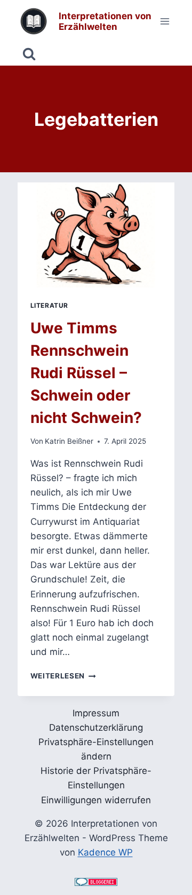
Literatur (49, 305)
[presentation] (96, 234)
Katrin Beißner (69, 441)
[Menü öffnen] (165, 21)
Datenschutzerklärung (96, 727)
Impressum (96, 713)
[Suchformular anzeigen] (29, 54)
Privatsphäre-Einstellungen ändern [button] (96, 749)
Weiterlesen (63, 676)
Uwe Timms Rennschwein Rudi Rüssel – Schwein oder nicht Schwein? (86, 373)
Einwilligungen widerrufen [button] (96, 800)
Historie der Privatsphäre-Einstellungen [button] (96, 777)
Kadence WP (105, 852)
